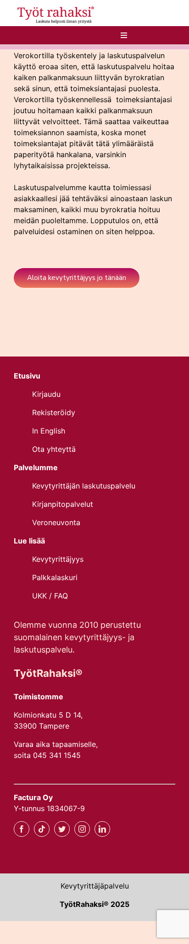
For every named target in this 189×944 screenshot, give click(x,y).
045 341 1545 (57, 755)
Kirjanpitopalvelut (62, 504)
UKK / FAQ (50, 595)
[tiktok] (42, 829)
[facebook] (21, 829)
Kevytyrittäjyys (57, 559)
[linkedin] (102, 829)
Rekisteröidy (53, 412)
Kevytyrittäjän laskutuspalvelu (83, 485)
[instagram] (82, 829)
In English (49, 430)
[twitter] (62, 829)
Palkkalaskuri (55, 577)
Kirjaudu (47, 394)
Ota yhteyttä (54, 449)
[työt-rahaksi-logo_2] (54, 7)
